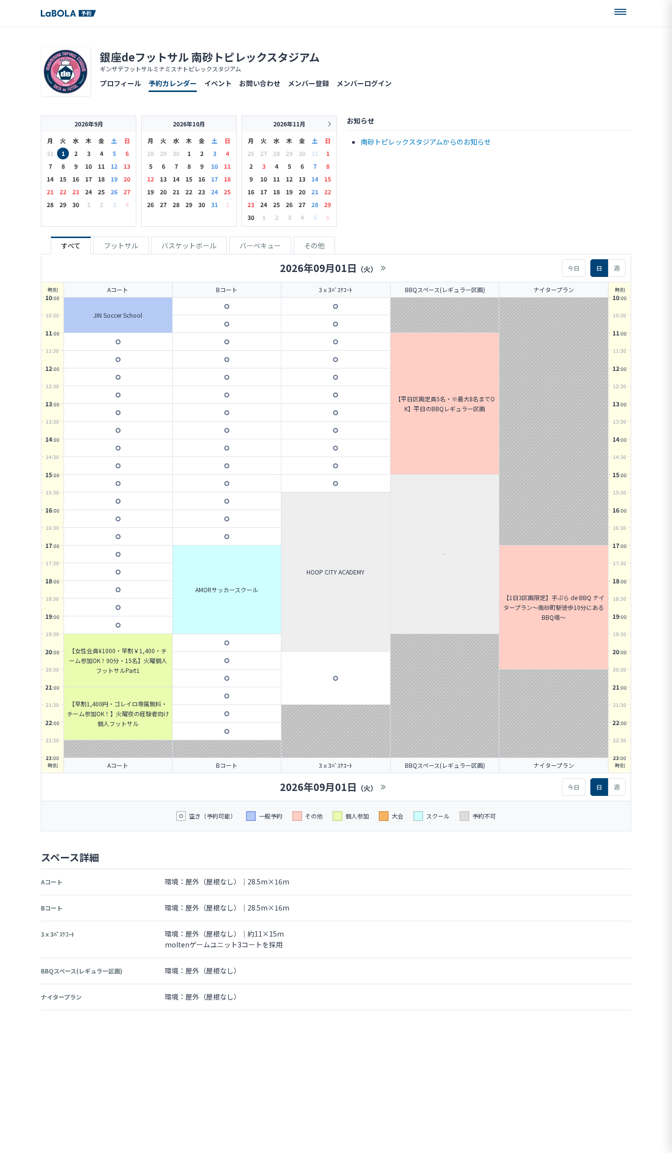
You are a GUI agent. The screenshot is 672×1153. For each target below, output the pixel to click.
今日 (574, 268)
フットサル (121, 245)
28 (50, 204)
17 (88, 179)
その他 (314, 245)
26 (114, 191)
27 (126, 191)
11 (101, 166)
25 (101, 191)
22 (63, 191)
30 (75, 204)
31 (214, 204)
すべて (71, 245)
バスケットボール (188, 245)
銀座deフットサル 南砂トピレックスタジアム (210, 56)
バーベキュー (260, 245)
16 (75, 179)
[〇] (118, 342)
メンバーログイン (364, 83)
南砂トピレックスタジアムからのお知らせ (426, 142)
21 (50, 191)
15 (63, 179)
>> (383, 268)
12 (114, 166)
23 (75, 191)
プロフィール (120, 83)
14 (50, 179)
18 (101, 179)
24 (88, 191)
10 (88, 166)
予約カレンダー (173, 83)
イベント (218, 83)
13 (126, 166)
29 (63, 204)
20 (126, 179)
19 (114, 179)
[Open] (620, 12)
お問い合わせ (259, 83)
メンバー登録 (308, 83)
